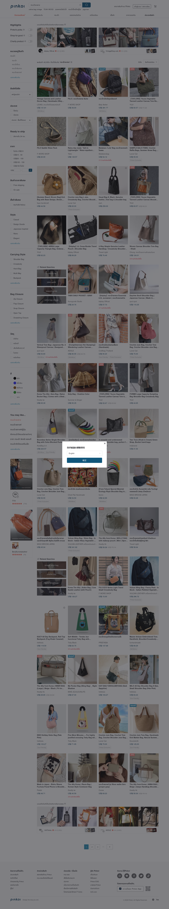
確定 (84, 460)
